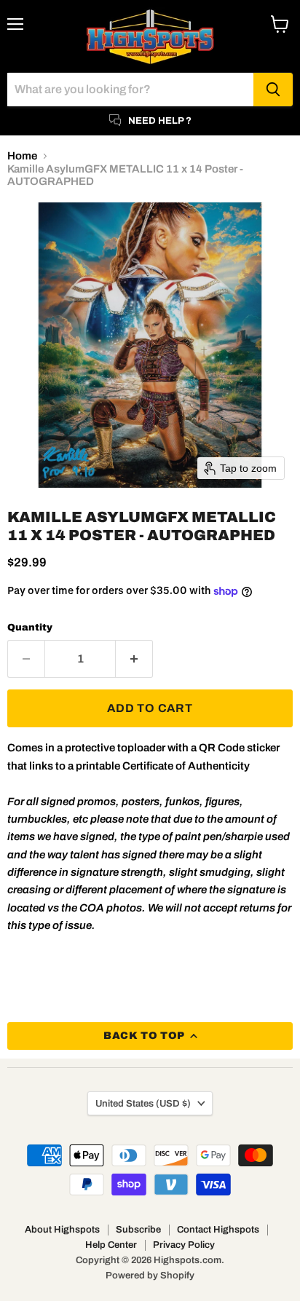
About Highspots (62, 1230)
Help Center (111, 1245)
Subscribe (138, 1230)
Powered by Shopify (150, 1275)
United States (143, 1103)
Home (22, 156)
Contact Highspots (218, 1230)
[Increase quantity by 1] (134, 659)
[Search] (273, 89)
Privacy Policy (184, 1245)
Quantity (29, 627)
